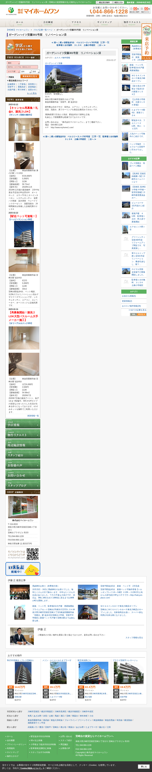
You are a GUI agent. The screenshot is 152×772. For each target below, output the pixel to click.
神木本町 (84, 716)
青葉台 (75, 716)
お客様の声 (65, 748)
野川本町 (22, 90)
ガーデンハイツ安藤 (53, 63)
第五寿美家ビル (84, 660)
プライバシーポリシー (16, 744)
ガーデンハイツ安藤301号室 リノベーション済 (73, 53)
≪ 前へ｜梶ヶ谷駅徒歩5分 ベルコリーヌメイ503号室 (75, 42)
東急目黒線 (110, 720)
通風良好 (22, 87)
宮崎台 (56, 727)
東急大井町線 (56, 720)
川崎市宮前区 (27, 694)
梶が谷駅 (88, 697)
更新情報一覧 (33, 416)
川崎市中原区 (87, 711)
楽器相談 (32, 87)
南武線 (46, 720)
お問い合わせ (66, 736)
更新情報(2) (127, 301)
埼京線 (119, 720)
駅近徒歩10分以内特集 (40, 736)
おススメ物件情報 (62, 58)
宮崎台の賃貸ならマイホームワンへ (95, 736)
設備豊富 (11, 84)
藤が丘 (102, 727)
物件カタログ (13, 756)
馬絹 (57, 716)
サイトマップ (13, 752)
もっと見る (32, 93)
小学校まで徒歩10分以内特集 (43, 744)
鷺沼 (41, 727)
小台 (91, 716)
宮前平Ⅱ (11, 87)
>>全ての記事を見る (138, 310)
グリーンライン (84, 720)
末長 (104, 694)
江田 (109, 727)
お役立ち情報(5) (129, 296)
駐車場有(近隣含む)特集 (41, 748)
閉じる (144, 766)
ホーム (10, 736)
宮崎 (34, 694)
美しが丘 (71, 694)
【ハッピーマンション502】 (21, 219)
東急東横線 (98, 720)
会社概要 (11, 740)
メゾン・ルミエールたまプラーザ (56, 660)
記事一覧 (104, 42)
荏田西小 (32, 84)
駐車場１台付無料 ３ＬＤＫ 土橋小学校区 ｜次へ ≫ (81, 45)
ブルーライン (70, 720)
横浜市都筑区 (74, 711)
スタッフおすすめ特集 (40, 752)
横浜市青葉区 (62, 694)
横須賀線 (128, 720)
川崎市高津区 (97, 694)
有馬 (30, 716)
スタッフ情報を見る (134, 637)
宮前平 (48, 727)
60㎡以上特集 (36, 740)
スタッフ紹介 (66, 740)
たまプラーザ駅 (56, 697)
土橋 (139, 694)
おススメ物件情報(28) (131, 306)
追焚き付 (32, 90)
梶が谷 (63, 727)
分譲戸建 (11, 90)
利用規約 (11, 748)
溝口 (62, 716)
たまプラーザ (91, 727)
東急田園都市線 (34, 720)
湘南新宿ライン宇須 (36, 723)
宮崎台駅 (18, 697)
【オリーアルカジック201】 (21, 323)
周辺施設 (64, 744)
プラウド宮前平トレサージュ (125, 660)
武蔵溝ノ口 (32, 727)
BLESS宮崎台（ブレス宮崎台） (21, 660)
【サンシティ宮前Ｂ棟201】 (21, 115)
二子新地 (22, 84)
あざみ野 (37, 716)
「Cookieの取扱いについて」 (31, 768)
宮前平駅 (123, 697)
